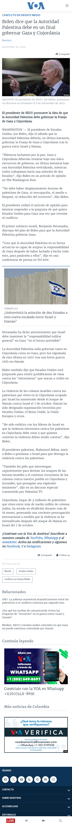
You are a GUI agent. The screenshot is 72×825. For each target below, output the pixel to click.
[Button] (62, 54)
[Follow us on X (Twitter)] (13, 779)
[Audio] (26, 820)
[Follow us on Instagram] (53, 779)
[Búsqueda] (60, 820)
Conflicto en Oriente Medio (21, 15)
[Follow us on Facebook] (5, 779)
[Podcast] (37, 779)
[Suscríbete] (45, 779)
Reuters (7, 40)
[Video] (43, 820)
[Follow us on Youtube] (21, 779)
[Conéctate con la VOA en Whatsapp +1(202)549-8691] (36, 666)
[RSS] (29, 779)
